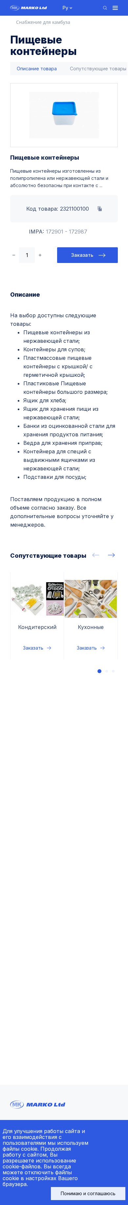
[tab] (36, 69)
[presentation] (95, 555)
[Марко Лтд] (32, 8)
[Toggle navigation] (115, 8)
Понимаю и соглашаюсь (88, 1193)
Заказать (82, 255)
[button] (99, 671)
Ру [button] (65, 7)
